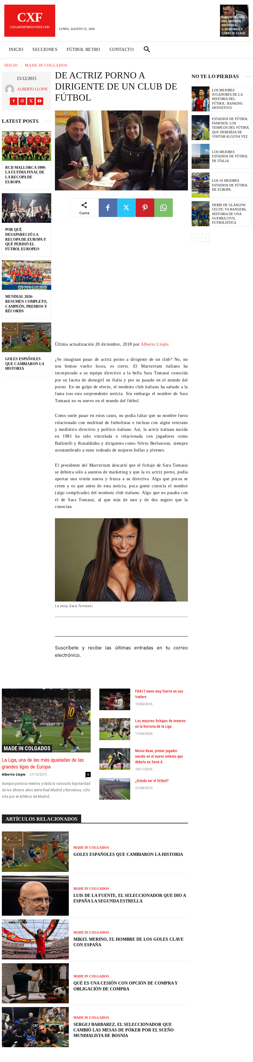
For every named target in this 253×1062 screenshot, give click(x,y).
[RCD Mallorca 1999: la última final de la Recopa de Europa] (26, 146)
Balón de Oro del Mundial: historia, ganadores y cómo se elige (234, 25)
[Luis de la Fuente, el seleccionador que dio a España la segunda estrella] (35, 896)
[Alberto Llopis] (11, 89)
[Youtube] (39, 101)
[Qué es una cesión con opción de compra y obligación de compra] (35, 983)
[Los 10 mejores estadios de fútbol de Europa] (200, 185)
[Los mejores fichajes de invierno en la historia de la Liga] (115, 729)
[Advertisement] (121, 284)
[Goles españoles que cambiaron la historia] (26, 337)
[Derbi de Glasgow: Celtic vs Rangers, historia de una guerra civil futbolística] (200, 213)
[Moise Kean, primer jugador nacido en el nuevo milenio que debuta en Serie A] (115, 759)
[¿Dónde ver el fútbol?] (115, 789)
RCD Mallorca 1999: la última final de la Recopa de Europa (25, 174)
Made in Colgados (46, 65)
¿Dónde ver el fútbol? (152, 781)
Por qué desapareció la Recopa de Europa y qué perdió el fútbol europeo (25, 239)
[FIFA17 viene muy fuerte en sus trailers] (115, 699)
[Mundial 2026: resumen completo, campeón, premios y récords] (26, 275)
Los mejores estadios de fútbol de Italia (230, 156)
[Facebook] (13, 101)
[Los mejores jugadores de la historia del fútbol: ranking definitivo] (200, 98)
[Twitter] (31, 101)
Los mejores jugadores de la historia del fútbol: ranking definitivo (227, 99)
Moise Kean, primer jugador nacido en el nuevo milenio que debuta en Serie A (159, 756)
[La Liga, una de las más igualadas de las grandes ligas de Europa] (46, 720)
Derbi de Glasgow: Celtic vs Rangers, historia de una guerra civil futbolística (229, 213)
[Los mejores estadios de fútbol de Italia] (200, 156)
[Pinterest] (145, 207)
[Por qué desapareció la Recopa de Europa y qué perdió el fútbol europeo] (26, 208)
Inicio (11, 65)
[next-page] (205, 238)
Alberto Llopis (32, 89)
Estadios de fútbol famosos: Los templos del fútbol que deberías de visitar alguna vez (231, 127)
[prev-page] (195, 238)
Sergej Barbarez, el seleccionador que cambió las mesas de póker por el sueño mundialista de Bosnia (123, 1030)
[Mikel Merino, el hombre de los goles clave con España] (35, 939)
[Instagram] (22, 101)
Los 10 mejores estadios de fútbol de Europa (230, 185)
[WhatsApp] (163, 207)
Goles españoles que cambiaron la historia (24, 364)
